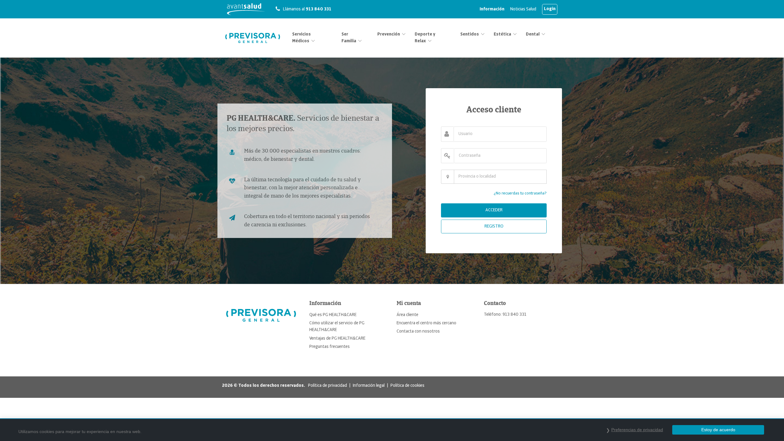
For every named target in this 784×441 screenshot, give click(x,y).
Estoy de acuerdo (718, 429)
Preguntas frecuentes (329, 347)
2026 (227, 385)
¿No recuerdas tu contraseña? (520, 193)
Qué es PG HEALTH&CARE (332, 315)
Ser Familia (348, 37)
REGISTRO (493, 226)
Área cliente (407, 315)
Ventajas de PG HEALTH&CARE (337, 338)
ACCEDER (494, 210)
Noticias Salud (523, 9)
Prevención (388, 34)
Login (550, 9)
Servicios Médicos (301, 37)
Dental (533, 34)
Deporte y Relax (425, 37)
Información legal (369, 385)
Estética (502, 34)
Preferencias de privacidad (637, 429)
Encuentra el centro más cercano (426, 323)
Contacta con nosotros (418, 331)
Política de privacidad (327, 385)
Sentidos (469, 34)
